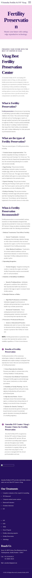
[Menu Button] (29, 2)
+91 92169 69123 (9, 556)
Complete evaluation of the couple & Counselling (16, 493)
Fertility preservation (7, 111)
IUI (4, 509)
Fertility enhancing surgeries (10, 533)
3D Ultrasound (7, 496)
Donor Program (7, 530)
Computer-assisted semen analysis (12, 499)
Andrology (6, 539)
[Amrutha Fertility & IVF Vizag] (13, 2)
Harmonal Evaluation (8, 502)
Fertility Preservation (8, 536)
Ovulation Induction (8, 505)
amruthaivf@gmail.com (10, 563)
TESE (4, 527)
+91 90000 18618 (9, 559)
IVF (4, 520)
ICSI (4, 523)
